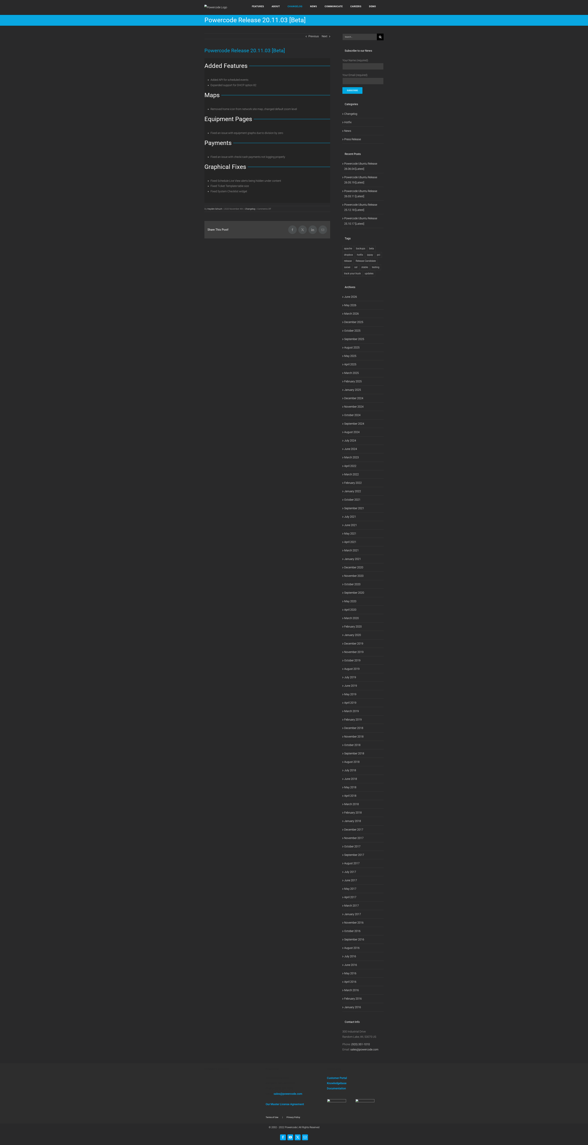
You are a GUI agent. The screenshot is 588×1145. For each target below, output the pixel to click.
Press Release (352, 139)
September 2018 (354, 753)
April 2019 (350, 702)
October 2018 (352, 745)
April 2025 (350, 364)
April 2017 (350, 897)
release (348, 260)
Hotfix (348, 122)
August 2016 (352, 947)
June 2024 (350, 449)
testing (375, 267)
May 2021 (350, 533)
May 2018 (350, 787)
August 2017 (352, 863)
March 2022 (351, 474)
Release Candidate (366, 260)
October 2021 (352, 499)
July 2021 (350, 516)
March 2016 (351, 990)
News (347, 130)
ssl (355, 267)
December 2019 (353, 643)
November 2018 (354, 736)
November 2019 (354, 652)
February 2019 (353, 719)
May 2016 (350, 973)
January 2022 (352, 491)
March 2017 (351, 905)
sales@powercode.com (364, 1049)
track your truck (352, 273)
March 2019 (351, 711)
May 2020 (350, 601)
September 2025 (354, 339)
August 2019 (352, 668)
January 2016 (352, 1007)
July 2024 (350, 440)
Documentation (336, 1088)
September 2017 (354, 854)
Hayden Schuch (214, 209)
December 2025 (353, 322)
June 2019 (350, 685)
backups (360, 248)
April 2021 (350, 542)
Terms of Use (272, 1117)
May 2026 (350, 305)
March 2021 (351, 550)
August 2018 (352, 761)
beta (371, 248)
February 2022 (353, 482)
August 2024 (352, 432)
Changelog (250, 209)
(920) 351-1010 (360, 1044)
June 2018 (350, 778)
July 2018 (350, 770)
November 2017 (354, 838)
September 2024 (354, 423)
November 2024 (354, 406)
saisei (347, 267)
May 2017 (350, 888)
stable (364, 267)
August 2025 (352, 347)
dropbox (348, 254)
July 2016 (350, 956)
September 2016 (354, 939)
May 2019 (350, 694)
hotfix (360, 254)
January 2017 (352, 914)
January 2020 (352, 635)
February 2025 (353, 381)
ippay (370, 254)
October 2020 (352, 584)
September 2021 (354, 508)
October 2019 (352, 660)
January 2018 (352, 821)
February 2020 (353, 626)
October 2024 (352, 415)
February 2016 (353, 998)
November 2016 (354, 922)
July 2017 (350, 871)
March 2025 (351, 373)
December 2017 (353, 829)
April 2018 (350, 795)
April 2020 (350, 609)
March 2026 (351, 313)
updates (369, 273)
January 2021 (352, 559)
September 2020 (354, 592)
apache (348, 248)
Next (324, 36)
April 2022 (350, 466)
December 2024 (353, 398)
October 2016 (352, 931)
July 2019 (350, 677)
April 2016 (350, 981)
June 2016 (350, 964)
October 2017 (352, 846)
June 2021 (350, 525)
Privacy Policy (293, 1117)
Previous (313, 36)
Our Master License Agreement (285, 1104)
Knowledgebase (337, 1083)
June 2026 (350, 296)
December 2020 (353, 567)
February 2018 (353, 812)
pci (378, 254)
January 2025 (352, 389)
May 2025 (350, 356)
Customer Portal (337, 1078)
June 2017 (350, 880)
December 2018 (353, 728)
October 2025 (352, 330)
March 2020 (351, 618)
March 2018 (351, 804)
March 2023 (351, 457)
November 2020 (354, 575)
